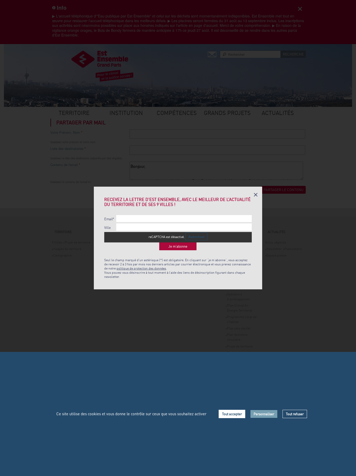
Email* (109, 219)
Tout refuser (295, 414)
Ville (107, 228)
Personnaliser (264, 414)
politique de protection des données (141, 268)
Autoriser (196, 237)
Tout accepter (232, 414)
